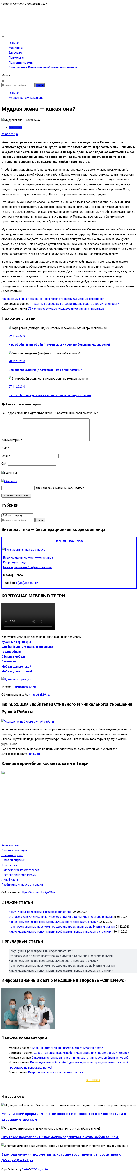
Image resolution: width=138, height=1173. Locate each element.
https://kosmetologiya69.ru (38, 892)
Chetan (25, 1169)
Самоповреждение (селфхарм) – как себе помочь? (45, 370)
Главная (14, 43)
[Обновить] (9, 481)
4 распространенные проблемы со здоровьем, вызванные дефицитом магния (62, 926)
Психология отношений (58, 299)
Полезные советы (21, 62)
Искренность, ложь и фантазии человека (55, 1072)
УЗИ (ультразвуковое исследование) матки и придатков (66, 308)
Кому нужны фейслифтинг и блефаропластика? (41, 912)
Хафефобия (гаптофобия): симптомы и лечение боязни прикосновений (59, 344)
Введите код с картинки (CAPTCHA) (59, 487)
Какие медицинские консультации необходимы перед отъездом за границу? (61, 931)
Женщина (7, 299)
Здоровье (15, 52)
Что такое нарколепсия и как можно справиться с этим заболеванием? (60, 1137)
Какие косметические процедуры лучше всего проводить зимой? (53, 921)
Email (5, 456)
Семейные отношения (89, 299)
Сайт (4, 463)
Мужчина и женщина (28, 299)
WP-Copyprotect (40, 1169)
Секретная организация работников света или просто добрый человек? (82, 1052)
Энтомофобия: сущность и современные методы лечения (50, 395)
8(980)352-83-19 (27, 583)
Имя (5, 448)
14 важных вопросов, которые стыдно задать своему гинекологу (74, 303)
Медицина (16, 47)
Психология (16, 57)
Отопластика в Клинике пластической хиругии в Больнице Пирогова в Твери (61, 916)
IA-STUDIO (93, 1080)
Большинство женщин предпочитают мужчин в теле (67, 1048)
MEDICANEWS (10, 19)
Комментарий (11, 440)
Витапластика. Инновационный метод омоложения (43, 67)
